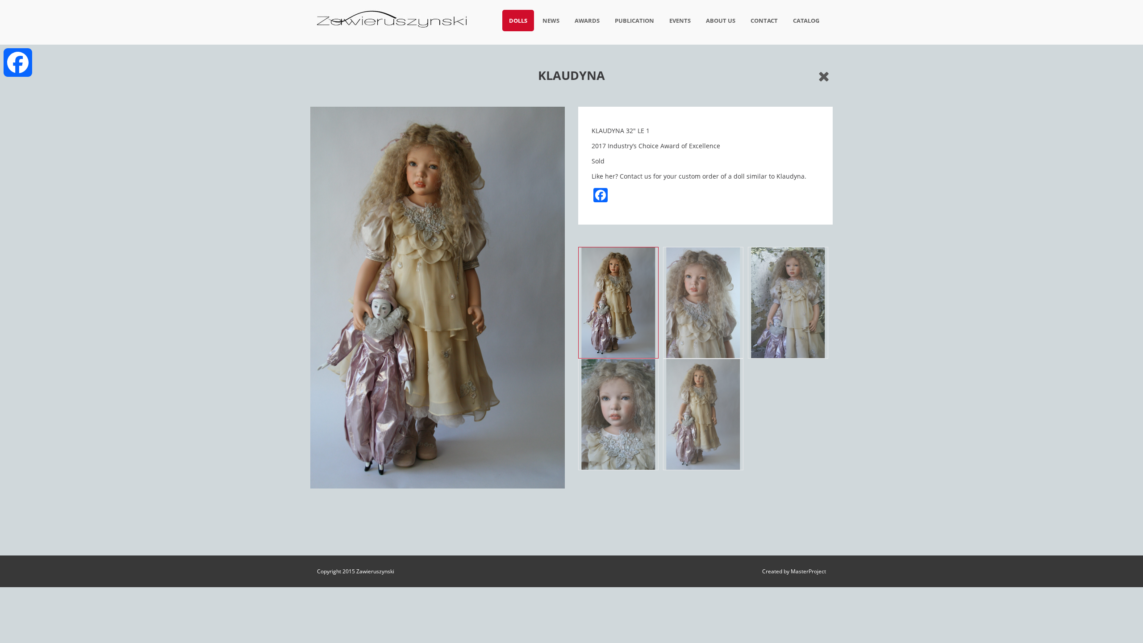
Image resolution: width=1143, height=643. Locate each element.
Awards (587, 21)
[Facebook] (18, 62)
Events (680, 21)
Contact (764, 21)
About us (720, 21)
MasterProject (808, 571)
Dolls (518, 21)
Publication (634, 21)
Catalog (806, 21)
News (550, 21)
